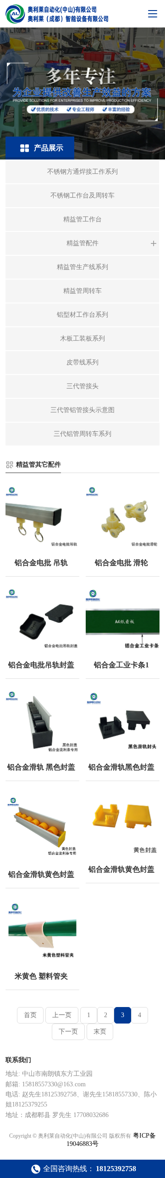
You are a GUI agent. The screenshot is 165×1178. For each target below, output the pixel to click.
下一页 (68, 1031)
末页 (100, 1031)
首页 (30, 1015)
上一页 (62, 1015)
